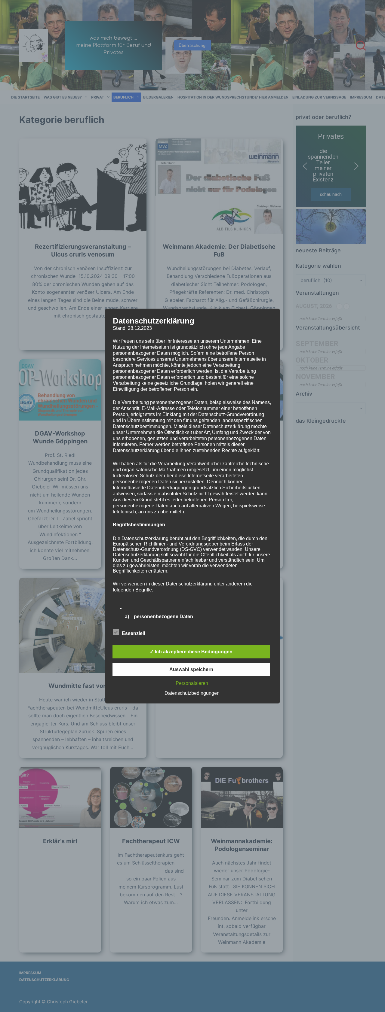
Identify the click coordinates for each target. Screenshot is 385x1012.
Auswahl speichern (191, 669)
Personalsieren (192, 683)
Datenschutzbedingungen (192, 693)
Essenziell (133, 633)
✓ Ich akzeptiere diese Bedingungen (191, 651)
